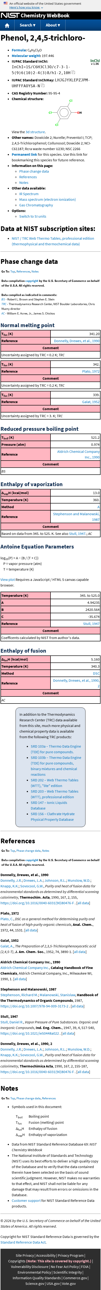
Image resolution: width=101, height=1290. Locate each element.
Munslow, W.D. (79, 880)
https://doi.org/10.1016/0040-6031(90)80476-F (37, 902)
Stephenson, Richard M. (19, 994)
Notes (23, 182)
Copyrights (16, 1261)
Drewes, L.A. (33, 880)
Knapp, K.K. (9, 886)
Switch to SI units (32, 216)
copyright (31, 281)
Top (12, 271)
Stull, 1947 (77, 533)
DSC (96, 673)
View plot (7, 579)
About (51, 25)
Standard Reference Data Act (23, 1242)
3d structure (35, 131)
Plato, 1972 (91, 371)
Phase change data (34, 171)
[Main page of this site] (7, 25)
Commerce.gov (75, 1277)
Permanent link (24, 154)
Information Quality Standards (37, 1277)
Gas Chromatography (36, 205)
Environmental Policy (34, 1272)
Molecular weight (26, 55)
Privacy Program (71, 1255)
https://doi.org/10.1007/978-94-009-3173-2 (34, 1006)
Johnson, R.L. (55, 880)
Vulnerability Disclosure (29, 1266)
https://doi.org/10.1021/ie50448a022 (29, 1033)
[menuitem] (7, 25)
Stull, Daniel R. (11, 1022)
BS (3, 299)
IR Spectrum (29, 193)
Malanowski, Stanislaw (57, 994)
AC (3, 313)
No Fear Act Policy (65, 1266)
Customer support (26, 1200)
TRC (3, 304)
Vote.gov (69, 1283)
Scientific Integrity (67, 1272)
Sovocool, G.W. (31, 886)
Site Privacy (25, 1255)
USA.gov (53, 1283)
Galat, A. (6, 946)
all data (83, 902)
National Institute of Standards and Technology (10, 15)
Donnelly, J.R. (11, 880)
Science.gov (34, 1283)
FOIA (85, 1266)
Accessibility (45, 1255)
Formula (19, 50)
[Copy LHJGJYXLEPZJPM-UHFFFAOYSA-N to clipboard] (43, 86)
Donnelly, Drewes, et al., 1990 (77, 340)
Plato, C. (6, 918)
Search (26, 25)
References (28, 176)
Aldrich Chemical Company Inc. (24, 967)
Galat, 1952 (91, 401)
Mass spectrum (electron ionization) (47, 199)
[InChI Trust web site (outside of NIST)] (95, 64)
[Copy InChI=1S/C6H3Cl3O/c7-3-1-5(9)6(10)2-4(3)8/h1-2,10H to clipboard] (73, 73)
